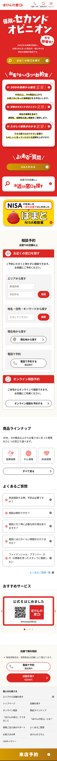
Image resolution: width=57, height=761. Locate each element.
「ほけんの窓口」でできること (14, 719)
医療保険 (10, 459)
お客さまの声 (9, 734)
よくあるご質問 (37, 727)
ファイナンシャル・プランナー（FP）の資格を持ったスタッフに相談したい (28, 558)
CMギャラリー (9, 741)
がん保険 (28, 459)
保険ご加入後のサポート (14, 727)
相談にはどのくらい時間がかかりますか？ (27, 541)
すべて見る (28, 471)
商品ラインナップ (38, 710)
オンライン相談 (10, 710)
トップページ (9, 703)
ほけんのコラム (37, 734)
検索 (43, 294)
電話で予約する (28, 363)
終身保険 (46, 459)
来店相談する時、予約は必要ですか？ (26, 499)
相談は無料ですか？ (19, 513)
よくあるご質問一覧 (40, 572)
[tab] (24, 629)
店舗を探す (28, 678)
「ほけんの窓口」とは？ (41, 719)
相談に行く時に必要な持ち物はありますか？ (27, 526)
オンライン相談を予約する (28, 403)
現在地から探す (28, 339)
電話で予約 (28, 666)
